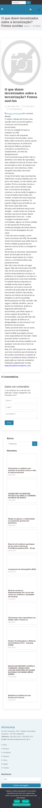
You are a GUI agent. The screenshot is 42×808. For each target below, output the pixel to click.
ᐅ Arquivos (5, 756)
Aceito (17, 801)
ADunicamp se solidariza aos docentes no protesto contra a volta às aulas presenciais (22, 470)
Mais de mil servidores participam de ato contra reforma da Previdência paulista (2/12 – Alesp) (21, 546)
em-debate (37, 26)
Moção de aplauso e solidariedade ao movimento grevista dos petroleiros (21, 521)
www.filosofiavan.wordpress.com (17, 365)
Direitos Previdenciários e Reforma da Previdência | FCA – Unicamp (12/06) (22, 643)
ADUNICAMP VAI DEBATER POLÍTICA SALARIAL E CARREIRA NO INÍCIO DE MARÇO (22, 496)
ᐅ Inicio (4, 745)
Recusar (25, 801)
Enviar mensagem (21, 785)
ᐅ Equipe (4, 764)
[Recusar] (39, 798)
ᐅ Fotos (4, 760)
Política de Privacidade (21, 805)
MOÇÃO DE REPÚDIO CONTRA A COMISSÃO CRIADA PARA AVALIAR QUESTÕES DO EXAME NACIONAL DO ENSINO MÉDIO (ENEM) (21, 670)
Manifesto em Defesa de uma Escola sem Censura (19, 696)
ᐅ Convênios (6, 752)
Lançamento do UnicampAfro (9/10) (22, 569)
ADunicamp (8, 727)
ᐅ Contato (5, 768)
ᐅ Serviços (5, 748)
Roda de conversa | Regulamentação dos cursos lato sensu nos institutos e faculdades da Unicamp (21, 593)
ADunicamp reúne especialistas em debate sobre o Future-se (22, 619)
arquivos (27, 26)
